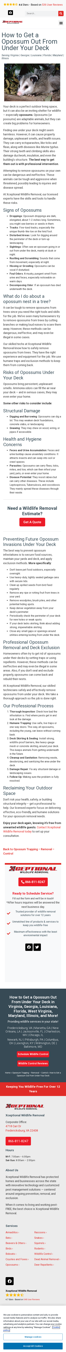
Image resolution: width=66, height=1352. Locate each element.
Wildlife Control (43, 1253)
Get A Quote (32, 522)
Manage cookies (33, 1337)
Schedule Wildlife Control (33, 1054)
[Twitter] (37, 947)
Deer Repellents (43, 1264)
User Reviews (52, 4)
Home (7, 1073)
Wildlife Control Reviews (33, 1063)
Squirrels (39, 1243)
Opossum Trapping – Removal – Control (30, 1073)
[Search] (61, 13)
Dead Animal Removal (46, 1259)
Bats (8, 1237)
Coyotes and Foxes (16, 1259)
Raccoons (39, 1232)
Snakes (38, 1237)
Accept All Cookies (33, 1346)
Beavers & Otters (15, 1243)
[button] (61, 23)
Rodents (39, 1248)
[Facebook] (10, 12)
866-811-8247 (34, 882)
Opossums (12, 1264)
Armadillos (12, 1232)
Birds (9, 1248)
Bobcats (10, 1253)
